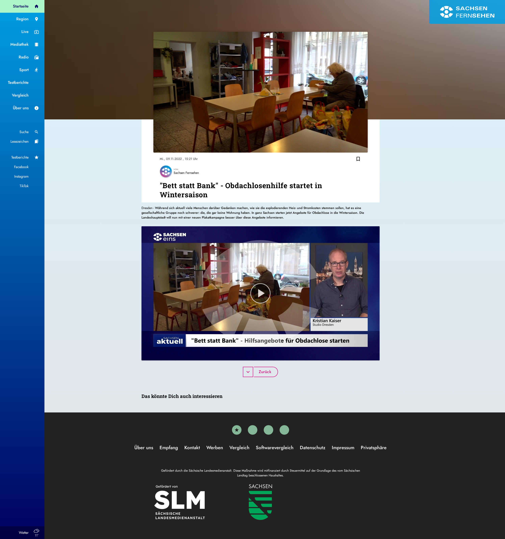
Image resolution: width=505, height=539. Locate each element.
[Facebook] (252, 430)
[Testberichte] (236, 430)
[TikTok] (284, 430)
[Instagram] (268, 430)
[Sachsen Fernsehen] (467, 12)
